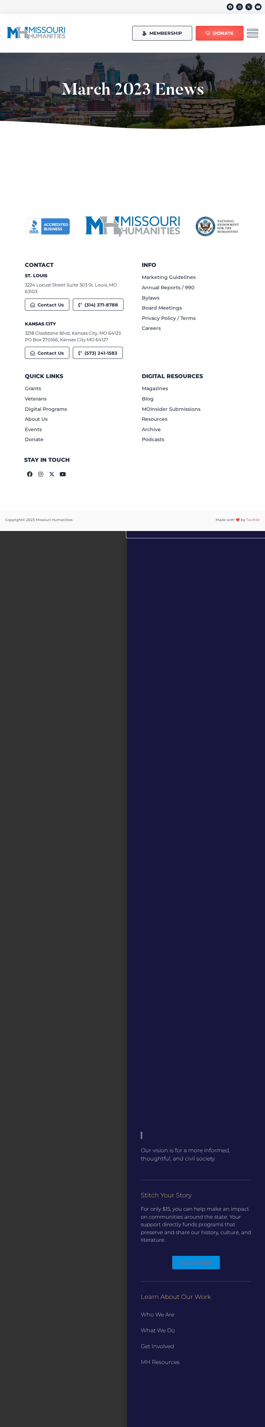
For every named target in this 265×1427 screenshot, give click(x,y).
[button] (196, 534)
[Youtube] (258, 6)
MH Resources (160, 1362)
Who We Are (157, 1314)
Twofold (253, 520)
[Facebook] (230, 6)
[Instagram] (239, 6)
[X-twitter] (248, 6)
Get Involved (157, 1346)
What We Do (158, 1330)
